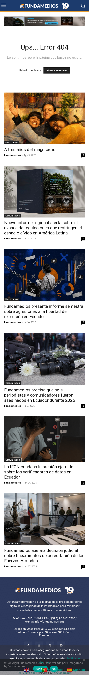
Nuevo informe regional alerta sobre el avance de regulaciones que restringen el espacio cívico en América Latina (43, 227)
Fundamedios (12, 155)
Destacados (11, 142)
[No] (84, 660)
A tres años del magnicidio (29, 149)
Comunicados (12, 215)
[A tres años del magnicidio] (44, 118)
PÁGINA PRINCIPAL (57, 70)
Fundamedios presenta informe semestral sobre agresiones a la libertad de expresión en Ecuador (44, 311)
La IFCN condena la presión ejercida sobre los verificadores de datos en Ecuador (38, 472)
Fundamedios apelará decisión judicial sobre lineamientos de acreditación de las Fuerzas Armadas (44, 555)
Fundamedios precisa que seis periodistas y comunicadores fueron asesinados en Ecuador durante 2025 (39, 395)
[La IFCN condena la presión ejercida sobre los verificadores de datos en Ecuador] (44, 439)
